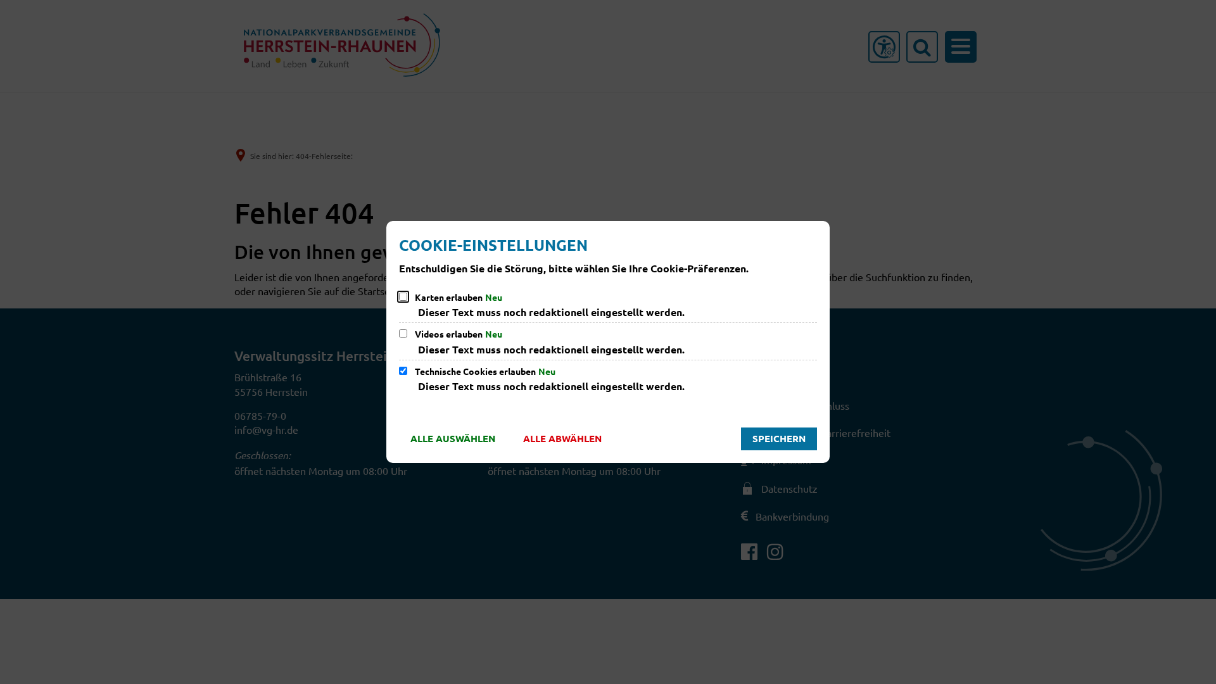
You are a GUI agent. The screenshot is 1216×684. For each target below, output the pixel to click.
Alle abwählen (562, 438)
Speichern (779, 438)
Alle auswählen (452, 438)
